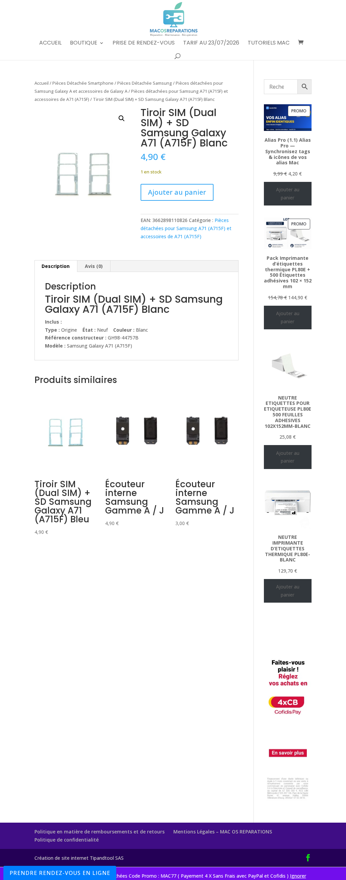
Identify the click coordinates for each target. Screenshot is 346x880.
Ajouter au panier (177, 192)
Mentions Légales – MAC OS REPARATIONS (222, 831)
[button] (122, 118)
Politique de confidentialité (66, 839)
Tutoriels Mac (269, 43)
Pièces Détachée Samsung (144, 83)
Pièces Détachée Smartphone (83, 83)
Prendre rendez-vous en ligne (59, 873)
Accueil (50, 43)
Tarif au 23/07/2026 (211, 43)
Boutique (83, 43)
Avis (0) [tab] (94, 266)
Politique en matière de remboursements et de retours (99, 831)
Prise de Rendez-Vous (144, 43)
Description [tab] (56, 266)
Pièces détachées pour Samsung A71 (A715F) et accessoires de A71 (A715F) (186, 228)
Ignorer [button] (298, 876)
